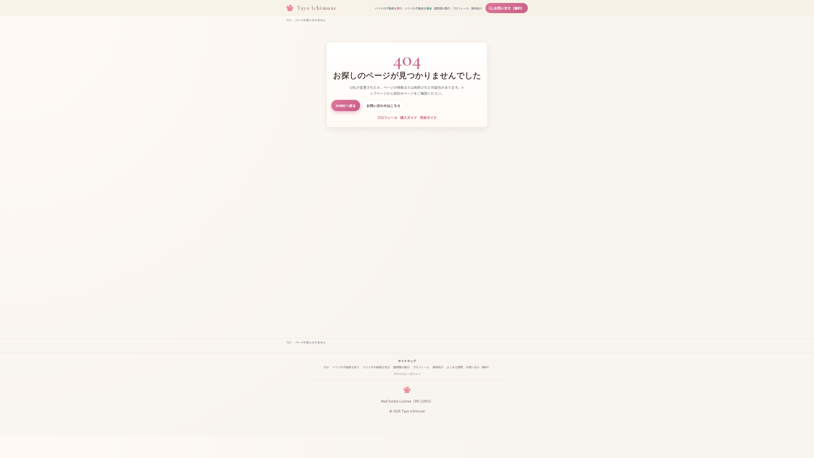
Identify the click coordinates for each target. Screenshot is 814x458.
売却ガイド (428, 117)
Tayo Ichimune (317, 7)
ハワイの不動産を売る (376, 367)
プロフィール (460, 8)
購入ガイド (408, 117)
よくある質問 (454, 367)
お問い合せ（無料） (508, 8)
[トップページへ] (289, 8)
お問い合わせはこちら (383, 105)
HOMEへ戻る (346, 105)
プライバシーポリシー (407, 374)
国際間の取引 (442, 8)
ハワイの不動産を (388, 8)
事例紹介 (476, 8)
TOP (288, 20)
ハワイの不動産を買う (346, 367)
